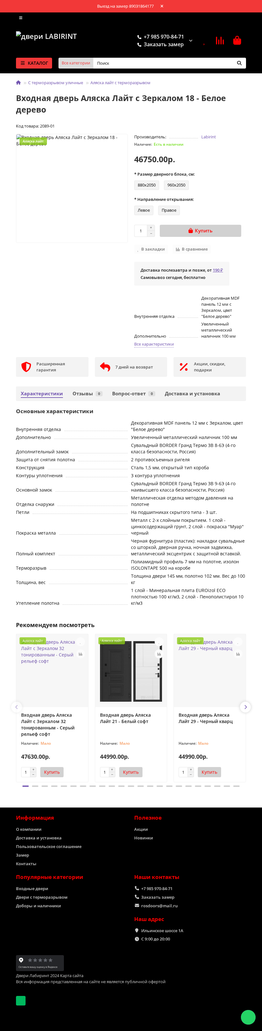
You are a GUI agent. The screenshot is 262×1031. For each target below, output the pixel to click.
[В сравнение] (80, 653)
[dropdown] (21, 17)
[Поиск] (239, 63)
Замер (22, 855)
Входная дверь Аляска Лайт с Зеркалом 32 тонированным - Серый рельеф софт (47, 724)
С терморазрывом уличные (55, 82)
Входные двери (32, 888)
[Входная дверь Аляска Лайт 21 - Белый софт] (131, 671)
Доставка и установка (192, 393)
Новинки (143, 838)
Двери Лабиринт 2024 (37, 975)
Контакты (26, 863)
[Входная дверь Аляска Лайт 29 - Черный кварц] (210, 671)
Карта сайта (71, 975)
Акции (141, 829)
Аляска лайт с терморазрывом (120, 82)
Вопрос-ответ (132, 393)
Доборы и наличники (38, 906)
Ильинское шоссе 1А (162, 930)
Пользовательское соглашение (48, 846)
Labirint (208, 137)
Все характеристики (154, 344)
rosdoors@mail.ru (159, 906)
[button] (16, 707)
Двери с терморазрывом (41, 897)
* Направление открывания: (164, 199)
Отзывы (86, 393)
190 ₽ (218, 270)
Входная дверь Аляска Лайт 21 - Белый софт (125, 718)
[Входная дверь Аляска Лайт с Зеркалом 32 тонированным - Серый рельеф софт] (52, 671)
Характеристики (42, 393)
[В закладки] (80, 641)
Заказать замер (157, 897)
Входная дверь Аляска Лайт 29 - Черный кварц (206, 718)
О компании (29, 829)
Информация (35, 817)
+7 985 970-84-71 (157, 888)
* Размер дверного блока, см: (164, 174)
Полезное (148, 817)
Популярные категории (49, 877)
